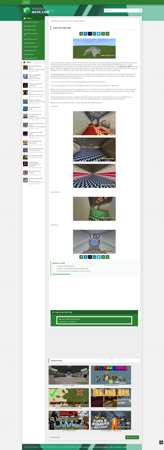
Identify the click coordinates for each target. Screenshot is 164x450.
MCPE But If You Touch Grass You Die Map (68, 408)
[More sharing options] (107, 34)
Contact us (86, 447)
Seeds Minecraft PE (30, 50)
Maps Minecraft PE (30, 43)
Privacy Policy (118, 447)
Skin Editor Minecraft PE (30, 34)
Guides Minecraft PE (30, 58)
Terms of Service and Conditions (99, 447)
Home (26, 2)
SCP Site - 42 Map (68, 385)
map (55, 74)
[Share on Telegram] (99, 34)
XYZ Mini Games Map (111, 385)
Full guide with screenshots (61, 274)
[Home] (41, 10)
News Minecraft (29, 54)
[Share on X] (90, 34)
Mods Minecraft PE (30, 26)
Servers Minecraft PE (30, 39)
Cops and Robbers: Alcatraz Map (111, 430)
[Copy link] (103, 34)
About (80, 447)
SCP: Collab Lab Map (68, 430)
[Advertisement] (94, 293)
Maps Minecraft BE (66, 21)
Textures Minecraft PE (31, 47)
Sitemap (125, 447)
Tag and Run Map (111, 408)
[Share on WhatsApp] (94, 34)
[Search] (140, 10)
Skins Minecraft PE (30, 30)
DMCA (111, 447)
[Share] (81, 34)
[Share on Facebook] (86, 34)
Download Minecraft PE (31, 22)
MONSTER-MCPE (55, 21)
